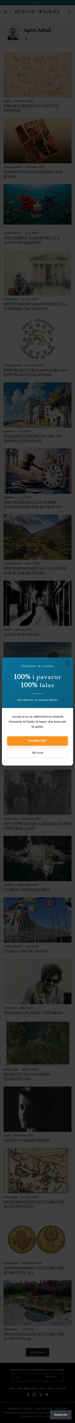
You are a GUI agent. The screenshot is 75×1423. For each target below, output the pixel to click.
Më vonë (37, 753)
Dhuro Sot (38, 741)
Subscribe (60, 1415)
